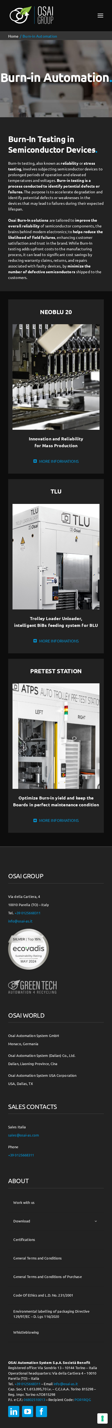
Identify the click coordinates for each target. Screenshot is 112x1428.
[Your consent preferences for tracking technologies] (102, 1418)
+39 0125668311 (28, 912)
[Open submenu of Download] (96, 1221)
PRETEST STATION (56, 671)
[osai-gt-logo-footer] (32, 979)
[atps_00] (56, 685)
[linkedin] (13, 1411)
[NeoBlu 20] (56, 326)
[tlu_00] (56, 505)
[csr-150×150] (28, 930)
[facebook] (41, 1411)
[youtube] (27, 1411)
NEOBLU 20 (56, 311)
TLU (56, 491)
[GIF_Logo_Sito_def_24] (31, 7)
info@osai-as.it (20, 921)
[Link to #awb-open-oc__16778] (100, 15)
